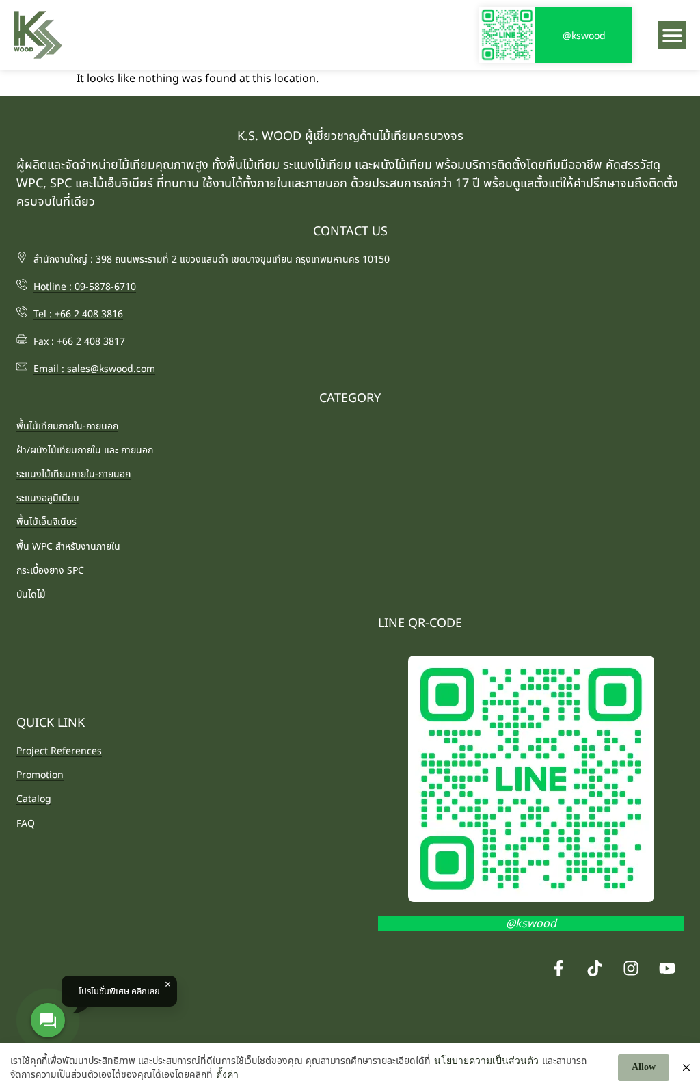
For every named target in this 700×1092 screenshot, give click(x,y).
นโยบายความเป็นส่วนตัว (486, 1061)
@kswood (584, 35)
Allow (644, 1067)
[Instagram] (631, 968)
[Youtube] (667, 968)
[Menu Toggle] (672, 35)
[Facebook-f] (558, 968)
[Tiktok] (594, 968)
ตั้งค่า (227, 1074)
